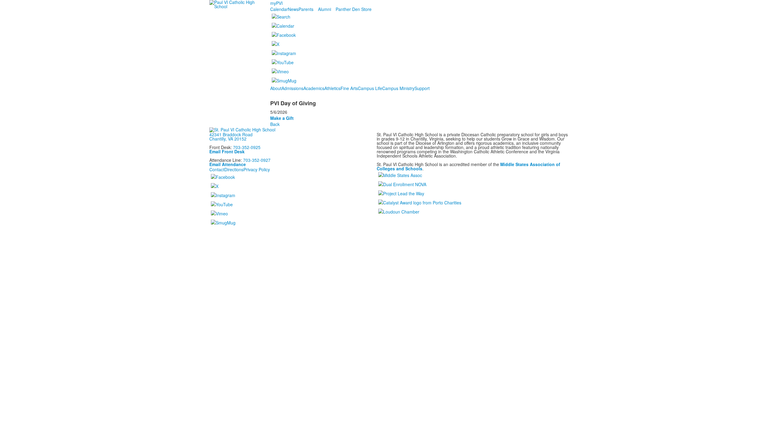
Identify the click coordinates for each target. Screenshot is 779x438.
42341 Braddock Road (231, 134)
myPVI (276, 3)
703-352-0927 (257, 160)
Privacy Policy (256, 169)
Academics (313, 88)
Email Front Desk (227, 151)
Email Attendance (227, 164)
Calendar (279, 9)
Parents (306, 9)
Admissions (292, 88)
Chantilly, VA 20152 (227, 139)
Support (422, 88)
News (293, 9)
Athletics (332, 88)
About (275, 88)
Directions (233, 169)
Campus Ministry (398, 88)
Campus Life (370, 88)
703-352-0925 (246, 147)
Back (275, 124)
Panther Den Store (354, 9)
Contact (216, 169)
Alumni (324, 9)
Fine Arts (349, 88)
